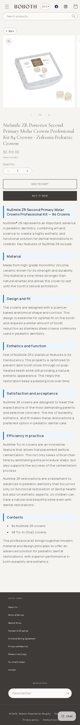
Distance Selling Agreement (21, 638)
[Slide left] (30, 115)
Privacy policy (31, 719)
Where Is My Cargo (17, 654)
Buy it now (40, 195)
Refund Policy (15, 623)
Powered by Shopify (39, 713)
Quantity (9, 164)
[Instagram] (65, 6)
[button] (6, 6)
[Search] (73, 16)
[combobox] (40, 16)
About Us (12, 607)
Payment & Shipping (18, 630)
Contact (12, 670)
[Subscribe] (67, 693)
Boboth (23, 713)
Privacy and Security (18, 646)
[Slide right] (49, 115)
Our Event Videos (16, 662)
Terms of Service (16, 615)
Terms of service (52, 719)
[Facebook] (56, 6)
